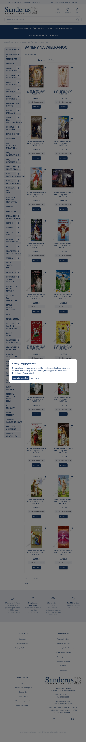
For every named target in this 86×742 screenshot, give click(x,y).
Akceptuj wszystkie (20, 378)
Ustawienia (35, 378)
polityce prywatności (59, 370)
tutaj (32, 373)
